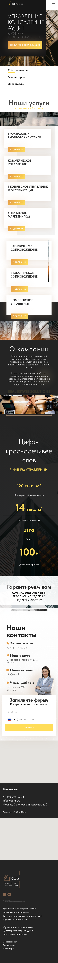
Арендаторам (16, 77)
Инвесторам (16, 83)
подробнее (16, 176)
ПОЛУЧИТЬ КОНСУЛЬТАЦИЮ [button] (25, 45)
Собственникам (18, 70)
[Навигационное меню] (53, 4)
